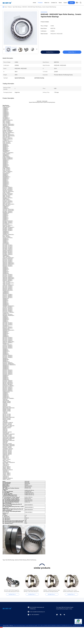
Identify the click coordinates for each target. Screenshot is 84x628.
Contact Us (54, 2)
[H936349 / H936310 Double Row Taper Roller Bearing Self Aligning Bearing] (51, 580)
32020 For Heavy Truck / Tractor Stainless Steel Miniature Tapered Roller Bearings (71, 591)
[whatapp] (58, 614)
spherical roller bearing (20, 559)
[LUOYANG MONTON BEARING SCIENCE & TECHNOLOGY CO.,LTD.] (7, 2)
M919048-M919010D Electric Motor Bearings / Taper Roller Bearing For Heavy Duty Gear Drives (31, 591)
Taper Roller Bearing (17, 6)
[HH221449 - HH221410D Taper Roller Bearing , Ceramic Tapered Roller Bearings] (20, 28)
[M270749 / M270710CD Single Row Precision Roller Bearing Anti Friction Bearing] (12, 580)
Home (34, 2)
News (60, 2)
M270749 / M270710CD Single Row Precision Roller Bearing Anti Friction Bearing (11, 591)
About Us (46, 2)
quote (71, 2)
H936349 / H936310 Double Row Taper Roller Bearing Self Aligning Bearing (51, 591)
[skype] (61, 614)
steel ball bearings (9, 559)
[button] (6, 582)
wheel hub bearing (31, 559)
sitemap (11, 625)
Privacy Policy (6, 625)
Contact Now (71, 52)
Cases (65, 2)
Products (40, 2)
